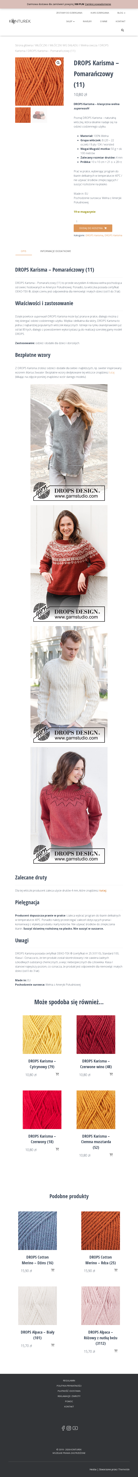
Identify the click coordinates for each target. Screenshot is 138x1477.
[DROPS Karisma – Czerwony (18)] (42, 1109)
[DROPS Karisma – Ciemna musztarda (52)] (96, 1109)
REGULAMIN (69, 1380)
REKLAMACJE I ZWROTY (69, 1396)
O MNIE (103, 21)
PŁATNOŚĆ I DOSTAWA (69, 1390)
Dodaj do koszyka (91, 228)
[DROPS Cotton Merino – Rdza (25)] (100, 1230)
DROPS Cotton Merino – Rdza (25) (100, 1259)
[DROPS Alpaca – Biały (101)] (37, 1305)
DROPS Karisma (94, 235)
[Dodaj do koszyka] (57, 1074)
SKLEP (69, 21)
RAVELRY (87, 21)
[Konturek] (20, 21)
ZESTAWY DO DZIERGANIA (69, 12)
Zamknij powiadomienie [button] (98, 4)
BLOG (120, 12)
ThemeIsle (124, 1469)
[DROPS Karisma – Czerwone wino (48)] (96, 1034)
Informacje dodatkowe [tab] (55, 251)
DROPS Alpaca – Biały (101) (37, 1334)
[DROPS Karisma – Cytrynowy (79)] (42, 1034)
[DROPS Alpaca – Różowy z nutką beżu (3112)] (100, 1305)
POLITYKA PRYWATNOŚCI (69, 1385)
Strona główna (24, 45)
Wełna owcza (89, 45)
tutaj (111, 372)
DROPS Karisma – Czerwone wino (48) (96, 1063)
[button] (124, 12)
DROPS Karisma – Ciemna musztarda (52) (96, 1141)
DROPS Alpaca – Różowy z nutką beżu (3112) (100, 1337)
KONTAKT (120, 21)
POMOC (69, 1401)
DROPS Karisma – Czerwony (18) (42, 1138)
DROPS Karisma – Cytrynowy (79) (42, 1063)
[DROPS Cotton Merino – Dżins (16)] (37, 1230)
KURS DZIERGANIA (100, 12)
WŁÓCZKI (41, 45)
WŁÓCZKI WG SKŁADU (64, 45)
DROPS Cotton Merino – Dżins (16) (37, 1259)
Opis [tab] (23, 251)
